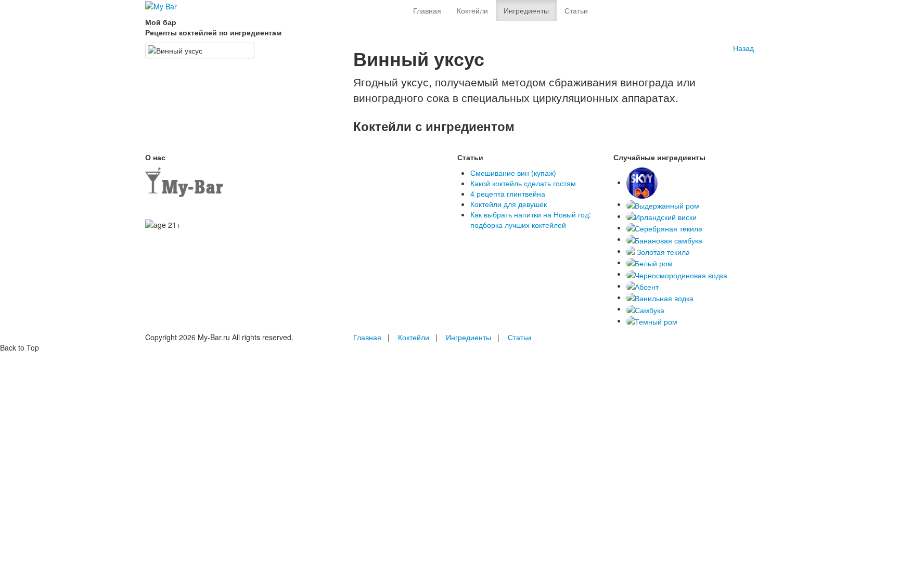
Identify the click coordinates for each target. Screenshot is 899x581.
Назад (743, 48)
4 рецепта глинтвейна (507, 193)
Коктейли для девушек (508, 204)
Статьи (576, 10)
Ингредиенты (526, 10)
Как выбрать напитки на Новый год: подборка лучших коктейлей (530, 219)
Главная (427, 10)
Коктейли (472, 10)
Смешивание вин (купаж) (513, 172)
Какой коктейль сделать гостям (523, 183)
